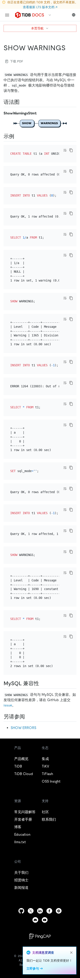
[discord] (35, 919)
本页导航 (37, 28)
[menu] (7, 15)
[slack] (58, 910)
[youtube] (44, 919)
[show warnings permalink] (69, 47)
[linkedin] (40, 910)
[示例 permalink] (17, 136)
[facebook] (49, 910)
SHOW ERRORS (23, 728)
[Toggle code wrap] (65, 150)
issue (8, 705)
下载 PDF (16, 61)
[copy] (71, 150)
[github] (21, 910)
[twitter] (30, 910)
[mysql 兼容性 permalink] (42, 683)
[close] (71, 952)
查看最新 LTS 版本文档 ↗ (40, 7)
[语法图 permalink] (23, 102)
